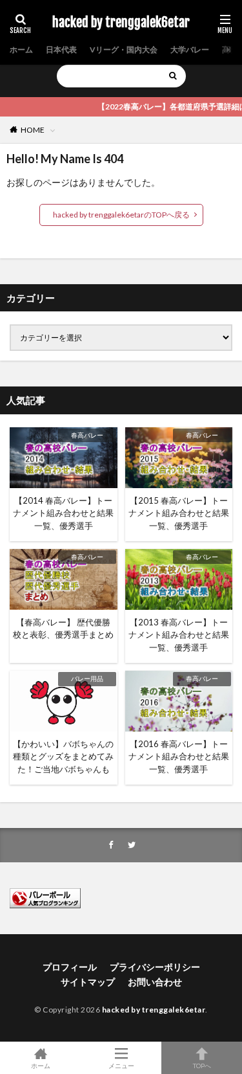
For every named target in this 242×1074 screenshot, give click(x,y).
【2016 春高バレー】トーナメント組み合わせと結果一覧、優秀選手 (178, 756)
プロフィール (70, 966)
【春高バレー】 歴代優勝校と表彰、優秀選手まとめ (63, 628)
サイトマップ (88, 981)
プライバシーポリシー (155, 966)
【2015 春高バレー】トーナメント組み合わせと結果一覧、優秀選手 (178, 513)
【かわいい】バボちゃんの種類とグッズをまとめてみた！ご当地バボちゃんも (63, 756)
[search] (173, 76)
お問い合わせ (155, 981)
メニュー (121, 1065)
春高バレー (87, 435)
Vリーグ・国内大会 (123, 49)
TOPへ (202, 1065)
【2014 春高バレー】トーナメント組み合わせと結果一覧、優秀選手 (63, 513)
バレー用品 (87, 678)
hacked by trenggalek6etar (121, 22)
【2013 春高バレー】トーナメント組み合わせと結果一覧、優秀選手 (178, 635)
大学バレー (189, 49)
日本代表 (61, 49)
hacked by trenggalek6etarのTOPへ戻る (121, 214)
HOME (33, 130)
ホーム (21, 49)
